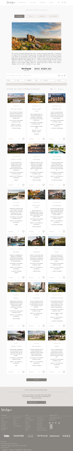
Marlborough (57, 106)
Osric (57, 346)
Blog (2, 420)
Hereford (36, 202)
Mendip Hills (36, 106)
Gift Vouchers (17, 426)
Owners (51, 2)
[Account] (65, 2)
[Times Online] (54, 436)
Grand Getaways (42, 430)
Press (14, 422)
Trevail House (16, 346)
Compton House (56, 298)
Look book (4, 422)
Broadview (36, 346)
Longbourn (56, 205)
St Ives (36, 295)
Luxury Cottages (15, 21)
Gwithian (16, 202)
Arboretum (57, 109)
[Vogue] (66, 436)
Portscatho (57, 249)
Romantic (40, 424)
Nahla (16, 298)
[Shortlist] (63, 2)
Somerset (28, 428)
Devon (27, 422)
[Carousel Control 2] (38, 48)
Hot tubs (39, 422)
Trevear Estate (16, 109)
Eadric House (16, 159)
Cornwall (28, 418)
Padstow (16, 106)
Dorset (27, 424)
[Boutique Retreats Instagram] (49, 423)
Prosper (16, 252)
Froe (57, 252)
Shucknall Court (36, 206)
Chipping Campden (16, 249)
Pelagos (36, 298)
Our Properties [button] (22, 2)
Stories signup (32, 402)
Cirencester (57, 156)
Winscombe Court (36, 110)
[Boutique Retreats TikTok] (59, 423)
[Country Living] (18, 436)
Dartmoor (29, 59)
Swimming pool (41, 428)
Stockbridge (57, 202)
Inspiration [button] (43, 2)
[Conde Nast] (6, 436)
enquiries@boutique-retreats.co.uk (55, 418)
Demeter (36, 252)
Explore (10, 139)
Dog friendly (41, 420)
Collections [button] (32, 2)
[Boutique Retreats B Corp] (51, 426)
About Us (15, 424)
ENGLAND (27, 21)
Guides (15, 420)
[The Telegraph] (42, 436)
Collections (16, 418)
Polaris (16, 205)
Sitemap (3, 426)
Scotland (28, 426)
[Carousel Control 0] (34, 48)
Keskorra (36, 159)
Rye (36, 249)
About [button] (58, 2)
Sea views (40, 426)
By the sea (40, 418)
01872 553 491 (27, 75)
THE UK (21, 21)
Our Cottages (5, 418)
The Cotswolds (29, 420)
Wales (26, 430)
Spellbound (56, 159)
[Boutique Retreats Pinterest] (55, 423)
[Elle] (30, 436)
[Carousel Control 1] (36, 48)
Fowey (16, 343)
